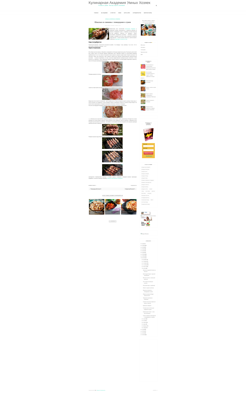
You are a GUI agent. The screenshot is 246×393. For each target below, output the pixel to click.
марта (144, 324)
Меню (119, 12)
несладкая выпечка (145, 197)
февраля (145, 325)
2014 (143, 332)
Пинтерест (143, 47)
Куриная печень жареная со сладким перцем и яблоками (150, 108)
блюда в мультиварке (145, 167)
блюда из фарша (144, 186)
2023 (143, 247)
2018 (143, 256)
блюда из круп (144, 171)
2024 (143, 245)
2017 (143, 257)
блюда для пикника (145, 169)
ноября (144, 261)
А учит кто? (113, 12)
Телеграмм (143, 49)
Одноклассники (144, 52)
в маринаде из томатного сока (121, 39)
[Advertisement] (148, 360)
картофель (143, 193)
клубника (149, 193)
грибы (142, 191)
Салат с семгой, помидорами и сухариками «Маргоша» (151, 95)
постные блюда (144, 202)
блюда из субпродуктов (146, 182)
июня (144, 318)
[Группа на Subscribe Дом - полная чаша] (145, 225)
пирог (152, 199)
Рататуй (92, 211)
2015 (143, 331)
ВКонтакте (143, 44)
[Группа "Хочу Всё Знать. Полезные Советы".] (148, 215)
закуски (153, 191)
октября (145, 263)
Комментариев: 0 (92, 185)
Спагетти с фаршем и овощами (112, 212)
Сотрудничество (137, 12)
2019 (143, 254)
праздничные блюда (145, 204)
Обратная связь (148, 12)
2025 (143, 243)
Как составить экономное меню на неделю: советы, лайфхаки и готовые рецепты (147, 75)
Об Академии (104, 12)
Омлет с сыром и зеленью (148, 287)
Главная (96, 12)
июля (144, 268)
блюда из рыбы (144, 178)
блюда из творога (145, 184)
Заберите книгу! (148, 153)
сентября (145, 264)
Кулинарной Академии (130, 28)
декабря (145, 259)
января (144, 327)
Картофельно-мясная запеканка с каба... (128, 212)
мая (144, 320)
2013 (143, 334)
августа (144, 266)
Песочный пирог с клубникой (149, 285)
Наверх (155, 390)
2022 (143, 248)
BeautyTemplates (101, 390)
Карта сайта (127, 12)
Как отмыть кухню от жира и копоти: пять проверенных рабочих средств (148, 22)
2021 (143, 250)
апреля (144, 322)
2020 (143, 252)
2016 (143, 329)
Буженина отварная (147, 305)
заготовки (148, 191)
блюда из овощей (145, 173)
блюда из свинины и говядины (112, 18)
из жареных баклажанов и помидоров (114, 178)
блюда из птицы (144, 175)
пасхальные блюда (145, 199)
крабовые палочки (145, 195)
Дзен (142, 54)
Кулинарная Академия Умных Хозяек (119, 3)
